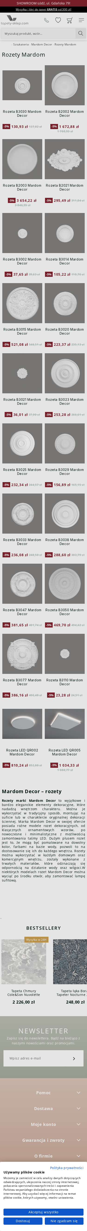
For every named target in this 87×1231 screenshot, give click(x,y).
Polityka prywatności (67, 1168)
